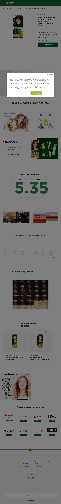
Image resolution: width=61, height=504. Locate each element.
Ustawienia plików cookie (22, 93)
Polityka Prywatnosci (20, 88)
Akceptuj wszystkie (36, 93)
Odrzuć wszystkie (49, 74)
